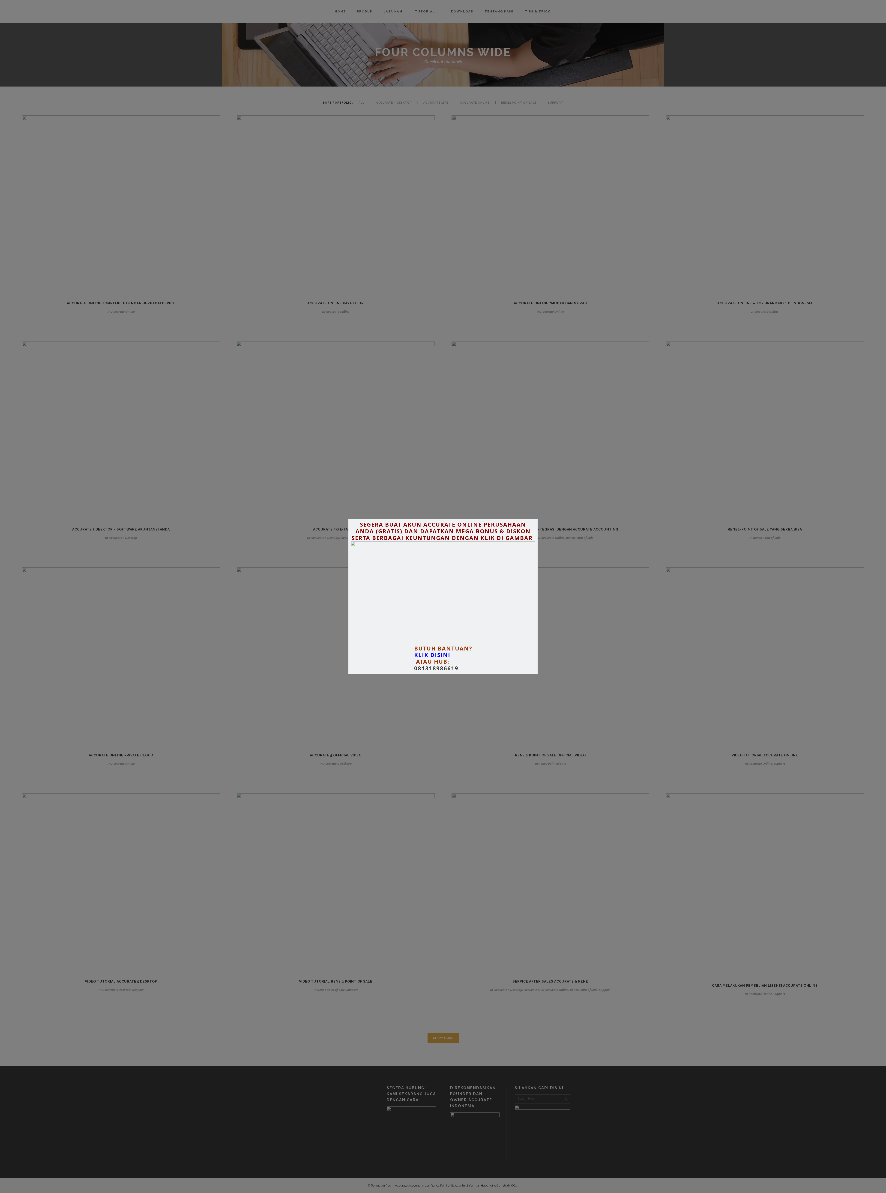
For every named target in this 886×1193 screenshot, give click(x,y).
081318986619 (436, 668)
